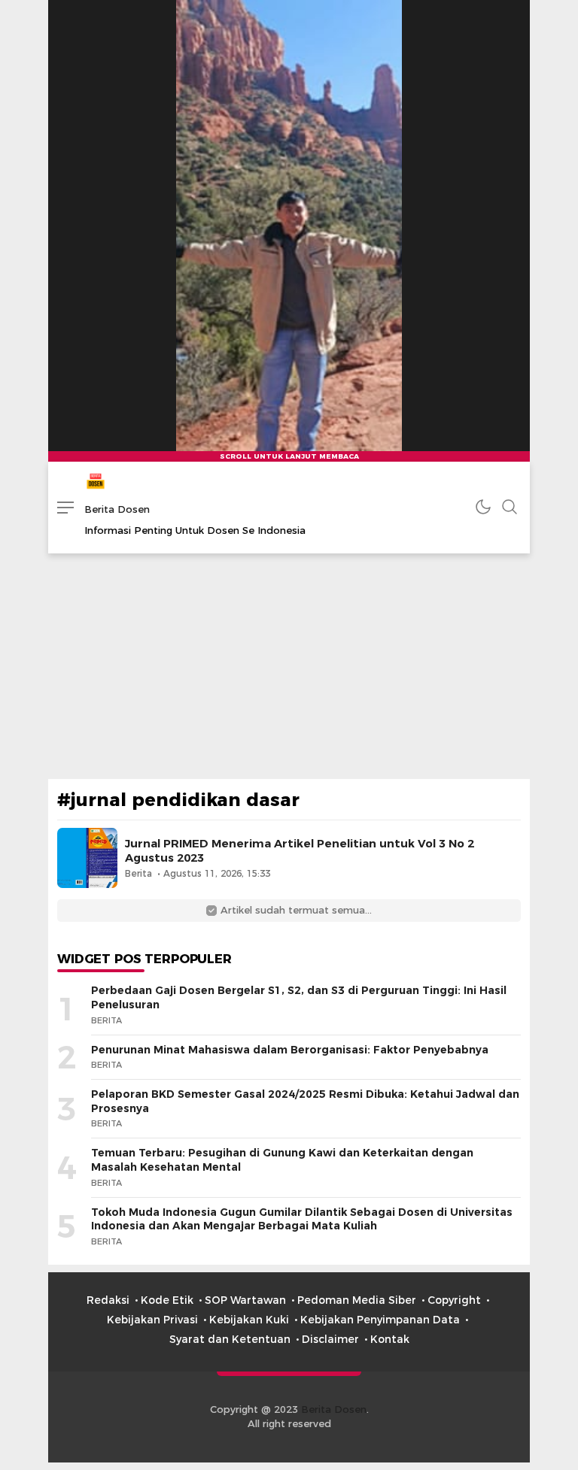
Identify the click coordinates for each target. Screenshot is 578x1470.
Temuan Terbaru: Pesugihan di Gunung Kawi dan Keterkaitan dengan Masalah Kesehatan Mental (282, 1160)
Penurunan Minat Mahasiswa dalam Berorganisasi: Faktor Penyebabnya (289, 1050)
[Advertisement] (289, 666)
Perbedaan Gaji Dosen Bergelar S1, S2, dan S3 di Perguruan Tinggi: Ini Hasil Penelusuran (299, 997)
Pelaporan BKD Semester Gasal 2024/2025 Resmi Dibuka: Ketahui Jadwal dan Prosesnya (305, 1101)
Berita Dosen (117, 509)
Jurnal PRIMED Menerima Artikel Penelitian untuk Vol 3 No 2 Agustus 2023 (299, 851)
